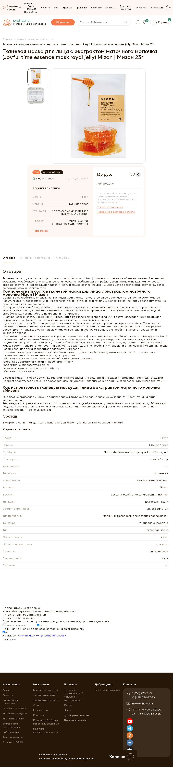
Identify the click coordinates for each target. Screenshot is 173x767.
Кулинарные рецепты (76, 715)
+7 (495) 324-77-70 (143, 697)
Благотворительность (107, 689)
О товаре (9, 257)
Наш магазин (40, 710)
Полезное (140, 7)
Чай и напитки (11, 732)
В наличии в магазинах (110, 207)
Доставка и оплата (125, 8)
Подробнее (40, 230)
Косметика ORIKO (13, 742)
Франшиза (81, 7)
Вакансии (96, 7)
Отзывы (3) (63, 257)
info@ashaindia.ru (143, 703)
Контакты (110, 7)
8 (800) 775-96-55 (142, 693)
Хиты (56, 7)
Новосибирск (30, 12)
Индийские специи (13, 718)
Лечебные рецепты (75, 720)
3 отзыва (48, 178)
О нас (36, 705)
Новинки (46, 7)
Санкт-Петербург (31, 7)
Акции (6, 689)
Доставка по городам (46, 700)
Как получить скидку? (45, 689)
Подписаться (9, 639)
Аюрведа (8, 695)
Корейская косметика (15, 708)
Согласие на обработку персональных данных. (66, 758)
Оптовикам (156, 7)
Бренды (67, 7)
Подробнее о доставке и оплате (116, 211)
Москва (28, 3)
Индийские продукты (15, 713)
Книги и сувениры (13, 737)
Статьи (68, 705)
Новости (69, 710)
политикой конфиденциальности (43, 635)
